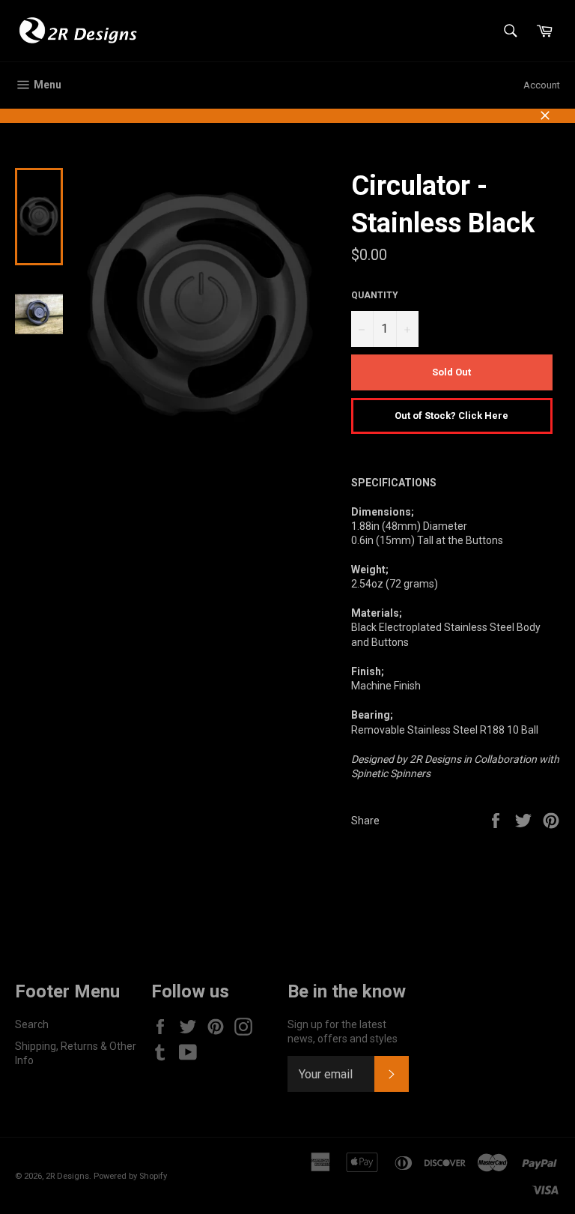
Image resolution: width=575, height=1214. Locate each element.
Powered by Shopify (130, 1176)
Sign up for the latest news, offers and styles (343, 1031)
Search (32, 1024)
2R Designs (67, 1176)
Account (541, 85)
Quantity (374, 295)
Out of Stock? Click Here (451, 415)
